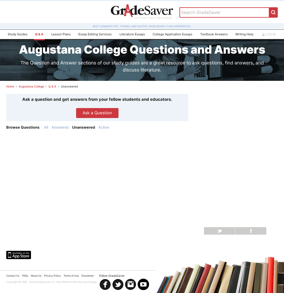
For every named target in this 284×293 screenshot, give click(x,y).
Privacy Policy (52, 275)
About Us (36, 275)
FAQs (25, 275)
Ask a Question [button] (97, 112)
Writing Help (244, 34)
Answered (60, 127)
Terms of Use (71, 275)
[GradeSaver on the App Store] (18, 255)
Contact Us (12, 275)
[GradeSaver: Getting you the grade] (142, 12)
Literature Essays (132, 34)
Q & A (39, 34)
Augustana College (31, 86)
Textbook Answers (214, 34)
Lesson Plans (61, 34)
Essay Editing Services (95, 34)
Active (103, 127)
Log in (270, 34)
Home (10, 86)
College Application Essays (172, 34)
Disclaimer (87, 275)
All (46, 127)
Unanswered (83, 127)
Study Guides (17, 34)
